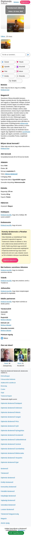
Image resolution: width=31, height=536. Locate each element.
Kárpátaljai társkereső (8, 496)
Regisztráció (25, 2)
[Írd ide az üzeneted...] (13, 55)
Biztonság (4, 386)
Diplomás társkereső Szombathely (12, 449)
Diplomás (6, 2)
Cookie (3, 389)
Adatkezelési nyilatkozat (8, 382)
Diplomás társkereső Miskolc (10, 412)
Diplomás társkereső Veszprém (11, 458)
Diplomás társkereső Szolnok (11, 444)
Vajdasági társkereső (8, 500)
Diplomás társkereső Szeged (11, 417)
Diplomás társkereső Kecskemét (12, 435)
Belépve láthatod (6, 319)
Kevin (19, 363)
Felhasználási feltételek (8, 379)
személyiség (26, 132)
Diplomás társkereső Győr (10, 426)
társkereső (4, 468)
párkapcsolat (24, 123)
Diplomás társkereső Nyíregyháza (12, 430)
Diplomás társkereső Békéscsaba (12, 453)
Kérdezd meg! (5, 90)
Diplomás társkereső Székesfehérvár (13, 439)
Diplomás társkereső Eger (10, 462)
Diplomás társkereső (8, 478)
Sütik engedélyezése (16, 533)
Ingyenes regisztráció (9, 260)
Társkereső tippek (6, 396)
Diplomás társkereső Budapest (11, 403)
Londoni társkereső (7, 509)
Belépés (16, 2)
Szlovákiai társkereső (8, 505)
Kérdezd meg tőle (6, 215)
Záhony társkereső (11, 174)
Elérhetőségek (5, 376)
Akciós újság (5, 523)
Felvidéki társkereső (8, 491)
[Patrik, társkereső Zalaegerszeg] (7, 355)
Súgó (2, 392)
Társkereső (5, 473)
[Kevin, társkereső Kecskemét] (20, 355)
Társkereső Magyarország (10, 514)
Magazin (4, 518)
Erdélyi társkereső (7, 482)
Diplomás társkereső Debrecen (11, 408)
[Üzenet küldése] (28, 55)
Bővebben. (21, 530)
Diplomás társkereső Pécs (10, 421)
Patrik (6, 363)
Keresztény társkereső (8, 487)
